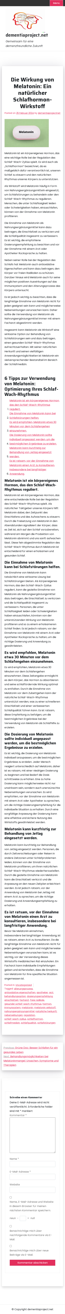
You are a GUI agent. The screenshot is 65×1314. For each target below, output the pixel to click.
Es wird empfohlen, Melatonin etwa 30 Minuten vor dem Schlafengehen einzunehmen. (32, 426)
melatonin (27, 1007)
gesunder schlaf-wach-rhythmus (22, 1003)
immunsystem (12, 1007)
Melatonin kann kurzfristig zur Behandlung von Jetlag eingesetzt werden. (30, 452)
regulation (29, 1015)
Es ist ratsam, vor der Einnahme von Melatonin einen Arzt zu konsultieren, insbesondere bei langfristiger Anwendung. (32, 467)
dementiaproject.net (27, 35)
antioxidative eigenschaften (19, 992)
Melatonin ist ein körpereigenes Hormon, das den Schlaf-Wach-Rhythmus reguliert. (34, 405)
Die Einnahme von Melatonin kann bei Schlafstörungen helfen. (32, 416)
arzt (51, 992)
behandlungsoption (15, 996)
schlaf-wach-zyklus (15, 1019)
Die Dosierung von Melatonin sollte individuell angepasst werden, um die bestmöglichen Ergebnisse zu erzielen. (33, 439)
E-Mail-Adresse (20, 1172)
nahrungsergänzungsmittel (19, 1011)
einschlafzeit (11, 1000)
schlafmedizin (12, 1022)
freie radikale (37, 1000)
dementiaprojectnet (49, 113)
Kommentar (18, 1115)
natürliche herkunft (46, 1011)
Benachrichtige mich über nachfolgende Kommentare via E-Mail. (31, 1235)
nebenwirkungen (13, 1015)
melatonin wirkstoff (45, 1007)
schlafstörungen (46, 1022)
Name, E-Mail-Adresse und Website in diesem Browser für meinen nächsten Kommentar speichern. (31, 1206)
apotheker (42, 992)
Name (14, 1159)
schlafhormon (35, 1019)
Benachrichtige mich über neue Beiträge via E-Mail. (29, 1253)
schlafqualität (28, 1022)
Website (15, 1184)
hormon (47, 1003)
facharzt (24, 1000)
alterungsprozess (23, 988)
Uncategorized (24, 985)
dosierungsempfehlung (40, 996)
